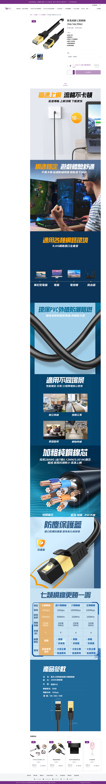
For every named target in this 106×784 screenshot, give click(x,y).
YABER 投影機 (25, 8)
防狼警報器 (92, 759)
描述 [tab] (65, 83)
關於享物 (29, 775)
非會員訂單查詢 (49, 775)
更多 (87, 8)
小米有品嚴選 (68, 8)
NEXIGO (83, 8)
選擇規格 (61, 766)
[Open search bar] (100, 5)
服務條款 (69, 775)
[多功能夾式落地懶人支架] (38, 748)
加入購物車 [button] (43, 766)
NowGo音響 (76, 8)
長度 (68, 53)
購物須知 (35, 775)
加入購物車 (88, 72)
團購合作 (42, 775)
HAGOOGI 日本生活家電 (48, 8)
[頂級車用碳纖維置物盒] (74, 748)
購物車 (95, 5)
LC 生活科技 (59, 8)
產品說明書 (76, 775)
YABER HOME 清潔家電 (35, 8)
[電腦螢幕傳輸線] (56, 748)
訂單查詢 (99, 8)
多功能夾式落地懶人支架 (39, 759)
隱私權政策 (62, 775)
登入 (57, 775)
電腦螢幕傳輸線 (56, 759)
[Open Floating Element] (101, 780)
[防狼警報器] (92, 748)
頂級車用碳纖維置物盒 (74, 759)
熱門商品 (18, 8)
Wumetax (88, 782)
